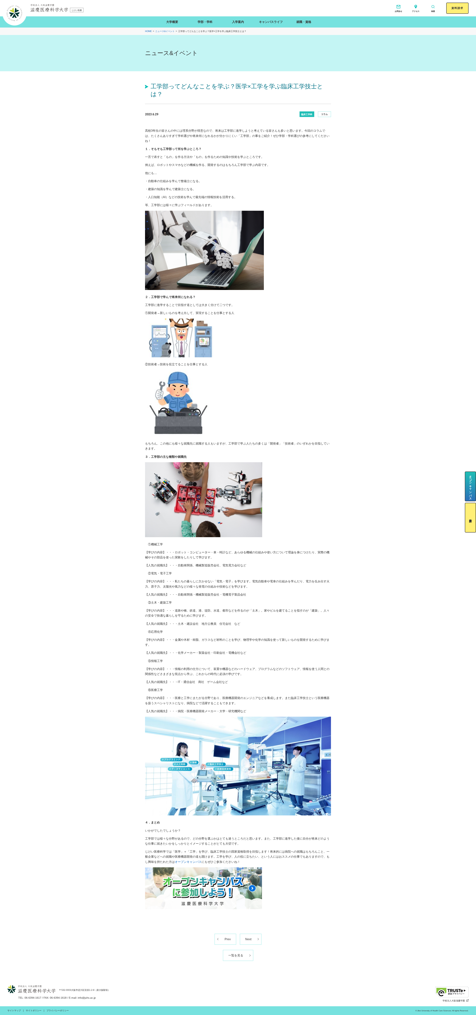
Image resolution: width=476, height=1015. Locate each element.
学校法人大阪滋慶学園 (454, 1000)
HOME (148, 31)
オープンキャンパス (188, 861)
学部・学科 (205, 21)
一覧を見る (235, 955)
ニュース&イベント (165, 31)
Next (248, 939)
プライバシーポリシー (57, 1010)
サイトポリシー (33, 1010)
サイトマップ (14, 1010)
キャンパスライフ (271, 21)
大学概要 (172, 21)
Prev (228, 939)
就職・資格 (303, 21)
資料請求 (457, 8)
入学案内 (238, 21)
